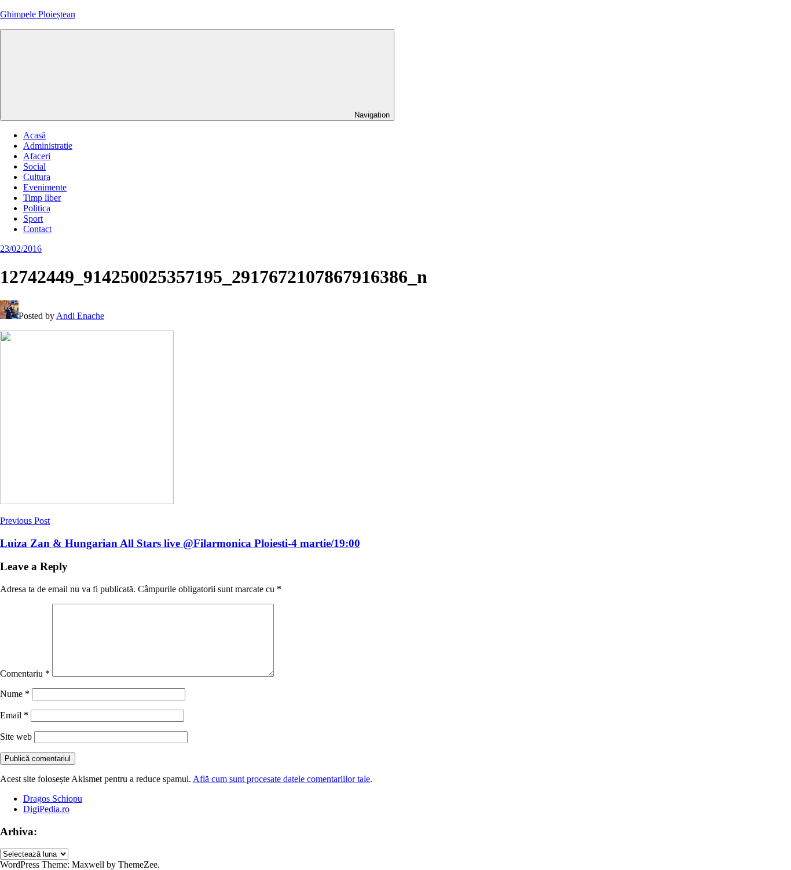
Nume (15, 694)
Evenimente (45, 187)
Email (14, 715)
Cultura (36, 177)
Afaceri (36, 156)
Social (34, 166)
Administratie (47, 145)
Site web (16, 736)
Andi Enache (80, 316)
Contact (37, 229)
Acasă (34, 135)
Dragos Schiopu (52, 798)
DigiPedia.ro (46, 809)
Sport (33, 218)
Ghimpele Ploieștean (37, 14)
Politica (36, 208)
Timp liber (42, 198)
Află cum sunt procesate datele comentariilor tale (281, 779)
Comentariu (25, 673)
